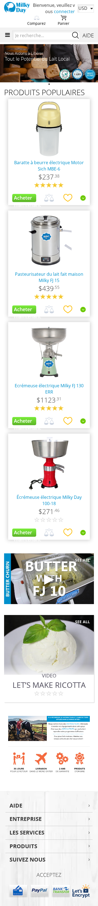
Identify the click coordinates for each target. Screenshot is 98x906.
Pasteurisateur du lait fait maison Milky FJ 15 (49, 277)
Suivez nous (27, 859)
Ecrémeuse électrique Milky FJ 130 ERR (49, 389)
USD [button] (82, 8)
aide (16, 805)
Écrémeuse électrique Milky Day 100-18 (49, 500)
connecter (64, 11)
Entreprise (26, 819)
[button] (7, 63)
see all (82, 560)
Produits (23, 846)
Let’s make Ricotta (49, 685)
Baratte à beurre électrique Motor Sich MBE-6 (49, 166)
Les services (27, 832)
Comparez (36, 23)
